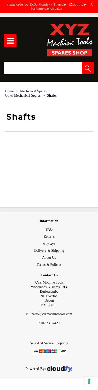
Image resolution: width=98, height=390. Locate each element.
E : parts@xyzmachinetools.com (49, 314)
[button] (88, 68)
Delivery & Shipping (49, 250)
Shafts (52, 95)
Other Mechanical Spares (23, 95)
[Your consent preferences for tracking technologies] (89, 381)
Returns (49, 236)
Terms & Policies (49, 265)
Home (10, 91)
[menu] (10, 40)
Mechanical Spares (33, 91)
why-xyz (49, 243)
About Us (49, 257)
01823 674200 (49, 323)
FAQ (49, 229)
